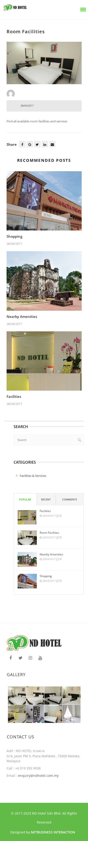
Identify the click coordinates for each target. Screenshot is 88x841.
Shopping (14, 236)
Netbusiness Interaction (53, 832)
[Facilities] (44, 362)
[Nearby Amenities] (44, 282)
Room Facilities (49, 533)
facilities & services (33, 476)
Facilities (14, 396)
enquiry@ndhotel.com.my (38, 775)
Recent (46, 499)
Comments (69, 499)
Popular (25, 499)
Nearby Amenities (22, 316)
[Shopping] (44, 202)
